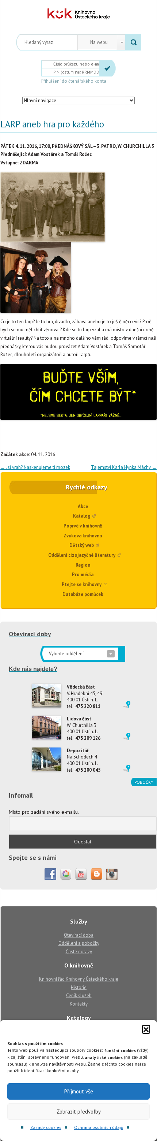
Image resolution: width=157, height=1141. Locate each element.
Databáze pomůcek (82, 594)
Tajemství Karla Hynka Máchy (124, 467)
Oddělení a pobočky (78, 943)
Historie (79, 987)
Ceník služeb (79, 995)
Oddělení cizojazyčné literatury (81, 555)
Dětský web (81, 545)
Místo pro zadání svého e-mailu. (44, 812)
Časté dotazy (79, 951)
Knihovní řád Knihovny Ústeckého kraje (78, 979)
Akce (83, 506)
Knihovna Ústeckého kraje (78, 14)
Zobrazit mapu (126, 704)
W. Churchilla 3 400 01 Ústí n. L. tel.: (83, 728)
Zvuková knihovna (83, 536)
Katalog (81, 516)
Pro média (82, 574)
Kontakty (79, 1004)
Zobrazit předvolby (79, 1111)
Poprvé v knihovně (83, 526)
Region (83, 565)
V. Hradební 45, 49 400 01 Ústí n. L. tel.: (84, 696)
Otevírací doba (78, 935)
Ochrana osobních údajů (98, 1127)
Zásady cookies (45, 1127)
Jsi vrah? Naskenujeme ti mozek (35, 467)
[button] (146, 1029)
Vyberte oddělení (66, 653)
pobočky (143, 782)
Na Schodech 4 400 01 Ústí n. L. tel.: (83, 760)
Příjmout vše (78, 1091)
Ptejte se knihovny (82, 584)
